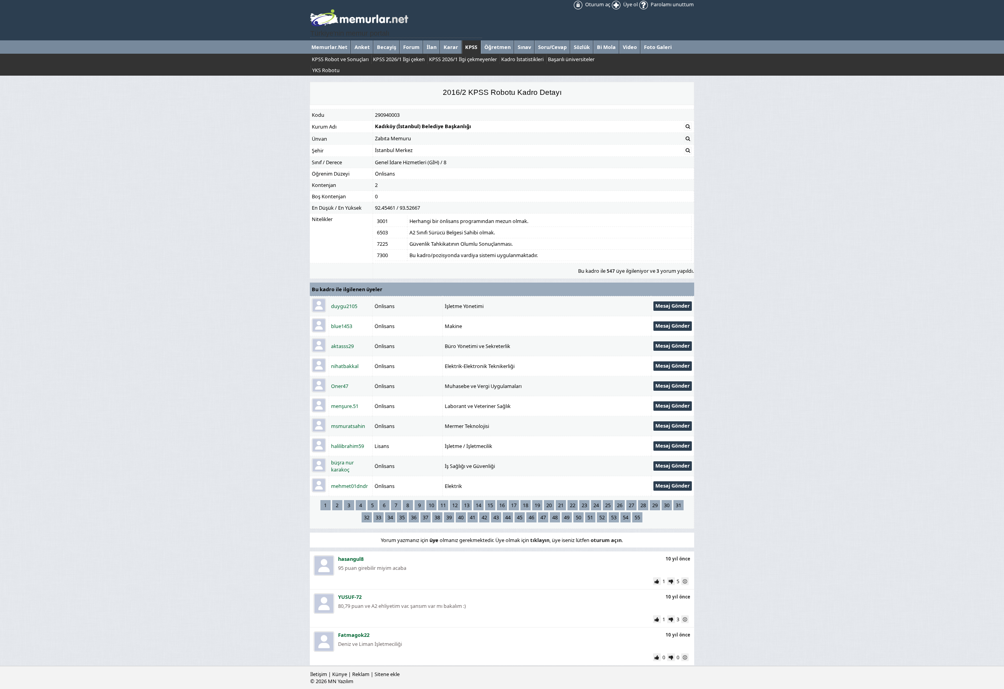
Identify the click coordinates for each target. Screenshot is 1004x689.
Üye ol (630, 4)
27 (631, 505)
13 (466, 505)
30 (666, 505)
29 (655, 505)
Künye (339, 674)
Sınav (524, 47)
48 (555, 517)
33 (378, 517)
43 (496, 517)
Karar (451, 47)
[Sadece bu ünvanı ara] (688, 139)
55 (637, 517)
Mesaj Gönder (672, 305)
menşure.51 (344, 406)
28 (643, 505)
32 (366, 517)
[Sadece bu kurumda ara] (688, 127)
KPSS (471, 47)
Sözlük (582, 47)
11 (443, 505)
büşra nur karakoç (342, 466)
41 (472, 517)
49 (566, 517)
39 (449, 517)
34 (390, 517)
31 (678, 505)
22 (572, 505)
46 (531, 517)
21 (561, 505)
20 (549, 505)
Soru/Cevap (552, 47)
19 (537, 505)
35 (402, 517)
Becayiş (386, 47)
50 (578, 517)
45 (519, 517)
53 (614, 517)
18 (525, 505)
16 (502, 505)
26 (619, 505)
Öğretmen (497, 47)
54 (625, 517)
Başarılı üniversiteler (571, 59)
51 (590, 517)
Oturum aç (597, 4)
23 (584, 505)
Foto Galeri (658, 47)
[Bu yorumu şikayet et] (685, 581)
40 (461, 517)
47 (543, 517)
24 (596, 505)
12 (455, 505)
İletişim (318, 674)
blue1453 (341, 326)
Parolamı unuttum (671, 4)
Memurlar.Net (329, 47)
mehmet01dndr (349, 486)
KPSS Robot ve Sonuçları (340, 59)
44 (508, 517)
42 (484, 517)
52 (602, 517)
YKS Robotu (326, 70)
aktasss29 (342, 346)
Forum (411, 47)
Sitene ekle (387, 674)
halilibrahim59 (347, 446)
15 (490, 505)
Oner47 (339, 386)
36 (414, 517)
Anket (362, 47)
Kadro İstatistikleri (522, 59)
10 (431, 505)
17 (514, 505)
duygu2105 (344, 306)
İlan (432, 47)
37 (425, 517)
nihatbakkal (344, 366)
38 (437, 517)
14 (478, 505)
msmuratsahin (348, 426)
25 (608, 505)
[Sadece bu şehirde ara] (688, 150)
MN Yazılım (340, 681)
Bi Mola (606, 47)
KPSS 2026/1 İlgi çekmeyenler (463, 59)
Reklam (360, 674)
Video (630, 47)
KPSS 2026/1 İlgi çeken (399, 59)
